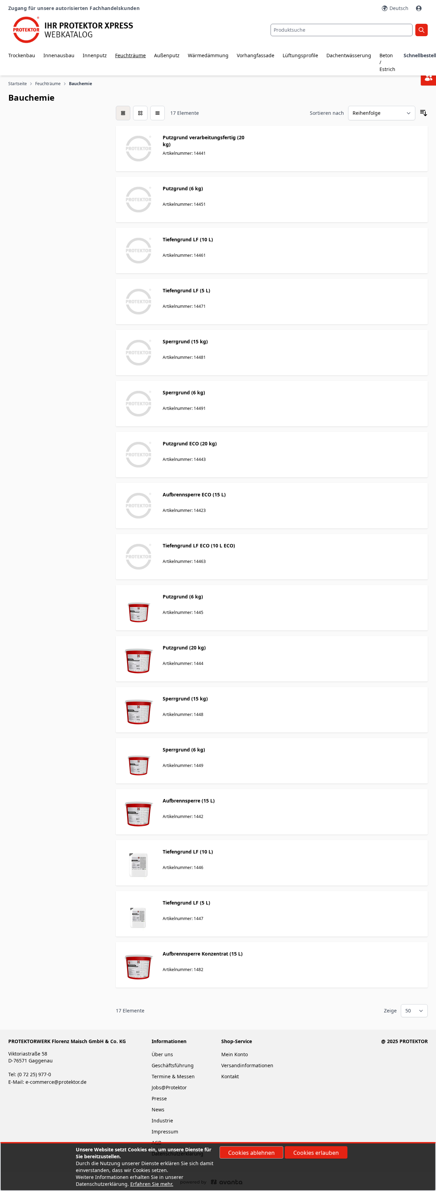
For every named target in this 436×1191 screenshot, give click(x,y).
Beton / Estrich (387, 62)
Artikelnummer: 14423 (184, 510)
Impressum (165, 1131)
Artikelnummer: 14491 (184, 408)
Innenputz (95, 55)
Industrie (162, 1120)
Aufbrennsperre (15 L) (189, 800)
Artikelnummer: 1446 (183, 867)
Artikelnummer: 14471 (184, 306)
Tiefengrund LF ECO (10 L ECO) (199, 545)
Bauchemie (81, 84)
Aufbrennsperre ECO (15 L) (194, 494)
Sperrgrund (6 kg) (184, 392)
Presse (159, 1098)
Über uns (163, 1054)
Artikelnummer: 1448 (183, 714)
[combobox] (342, 30)
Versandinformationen (247, 1065)
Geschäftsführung (173, 1065)
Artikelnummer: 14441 (184, 153)
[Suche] (421, 30)
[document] (218, 1167)
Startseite (17, 84)
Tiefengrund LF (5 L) (186, 290)
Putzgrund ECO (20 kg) (190, 443)
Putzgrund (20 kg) (184, 647)
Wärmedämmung (208, 55)
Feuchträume (130, 55)
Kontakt (230, 1076)
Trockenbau (21, 55)
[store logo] (78, 30)
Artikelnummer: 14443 (184, 459)
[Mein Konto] (419, 8)
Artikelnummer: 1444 (183, 663)
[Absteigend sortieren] (423, 113)
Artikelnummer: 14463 (184, 561)
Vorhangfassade (255, 55)
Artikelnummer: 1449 (183, 765)
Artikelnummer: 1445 (183, 612)
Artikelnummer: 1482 (183, 969)
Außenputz (167, 55)
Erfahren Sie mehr (151, 1184)
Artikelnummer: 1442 (183, 816)
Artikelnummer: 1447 (183, 918)
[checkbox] (123, 113)
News (158, 1109)
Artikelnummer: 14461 (184, 255)
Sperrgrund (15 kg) (185, 341)
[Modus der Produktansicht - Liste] (140, 113)
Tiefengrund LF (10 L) (188, 239)
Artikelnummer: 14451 (184, 204)
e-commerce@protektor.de (56, 1082)
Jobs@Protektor (169, 1087)
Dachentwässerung (348, 55)
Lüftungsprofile (300, 55)
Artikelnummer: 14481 (184, 357)
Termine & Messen (173, 1076)
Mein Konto (234, 1054)
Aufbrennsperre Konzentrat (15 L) (203, 953)
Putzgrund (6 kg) (183, 188)
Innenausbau (58, 55)
